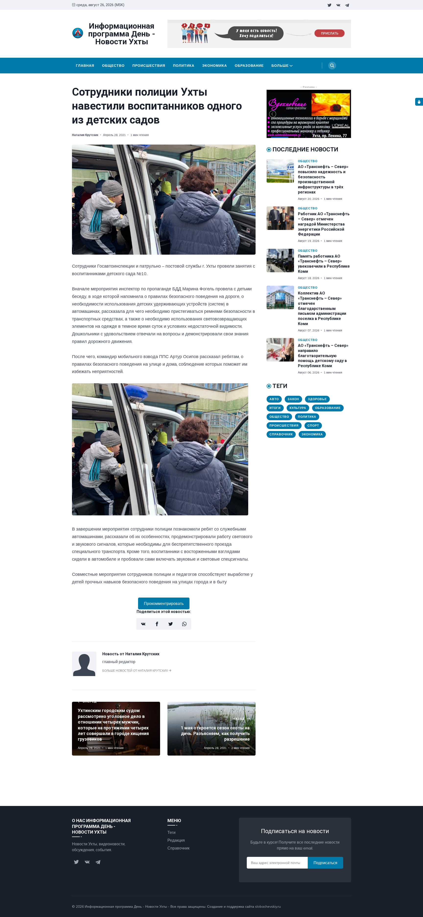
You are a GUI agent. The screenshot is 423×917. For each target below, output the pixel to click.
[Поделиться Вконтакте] (143, 624)
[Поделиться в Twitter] (170, 624)
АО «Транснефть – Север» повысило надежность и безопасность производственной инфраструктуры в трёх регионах (323, 179)
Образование (249, 65)
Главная (85, 65)
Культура (298, 408)
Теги (171, 832)
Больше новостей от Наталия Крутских (135, 670)
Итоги (275, 408)
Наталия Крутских (85, 135)
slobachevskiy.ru (268, 906)
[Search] (332, 65)
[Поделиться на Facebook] (157, 624)
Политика (183, 65)
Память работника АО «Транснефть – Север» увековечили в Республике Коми (324, 264)
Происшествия (148, 65)
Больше (280, 65)
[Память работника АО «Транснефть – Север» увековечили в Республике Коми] (282, 264)
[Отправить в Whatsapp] (184, 624)
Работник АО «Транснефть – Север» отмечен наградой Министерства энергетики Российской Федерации (324, 224)
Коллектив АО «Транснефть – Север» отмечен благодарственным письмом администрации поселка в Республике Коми (322, 308)
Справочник (281, 434)
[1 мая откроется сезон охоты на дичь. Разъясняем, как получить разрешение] (211, 729)
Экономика (214, 65)
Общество (113, 65)
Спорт (313, 425)
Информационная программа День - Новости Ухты (126, 906)
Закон (293, 399)
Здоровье (317, 399)
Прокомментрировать (164, 603)
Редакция (176, 840)
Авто (274, 399)
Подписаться (325, 862)
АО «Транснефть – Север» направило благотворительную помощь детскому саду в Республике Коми (323, 355)
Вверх (340, 906)
